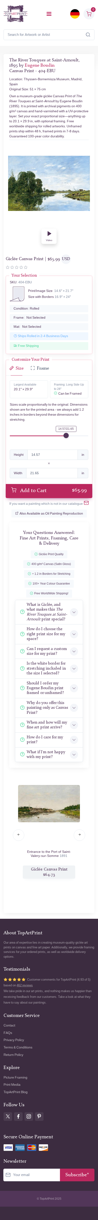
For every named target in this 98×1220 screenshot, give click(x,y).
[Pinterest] (39, 1116)
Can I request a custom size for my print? (47, 651)
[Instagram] (28, 1116)
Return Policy (13, 1055)
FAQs (8, 1033)
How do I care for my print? (45, 739)
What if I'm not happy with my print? (46, 754)
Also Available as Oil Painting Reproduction (51, 513)
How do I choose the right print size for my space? (46, 634)
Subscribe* (77, 1174)
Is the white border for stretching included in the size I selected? (46, 668)
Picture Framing (15, 1077)
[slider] (66, 435)
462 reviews (25, 985)
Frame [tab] (43, 368)
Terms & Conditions (18, 1047)
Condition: (26, 308)
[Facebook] (18, 1116)
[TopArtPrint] (15, 14)
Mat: (27, 327)
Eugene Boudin (39, 65)
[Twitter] (8, 1116)
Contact (9, 1025)
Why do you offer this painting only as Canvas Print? (47, 708)
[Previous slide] (18, 835)
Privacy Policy (14, 1040)
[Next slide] (79, 835)
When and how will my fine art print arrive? (47, 724)
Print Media (12, 1085)
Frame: (29, 318)
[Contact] (86, 504)
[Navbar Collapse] (49, 14)
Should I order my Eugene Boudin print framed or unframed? (45, 688)
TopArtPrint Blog (16, 1092)
